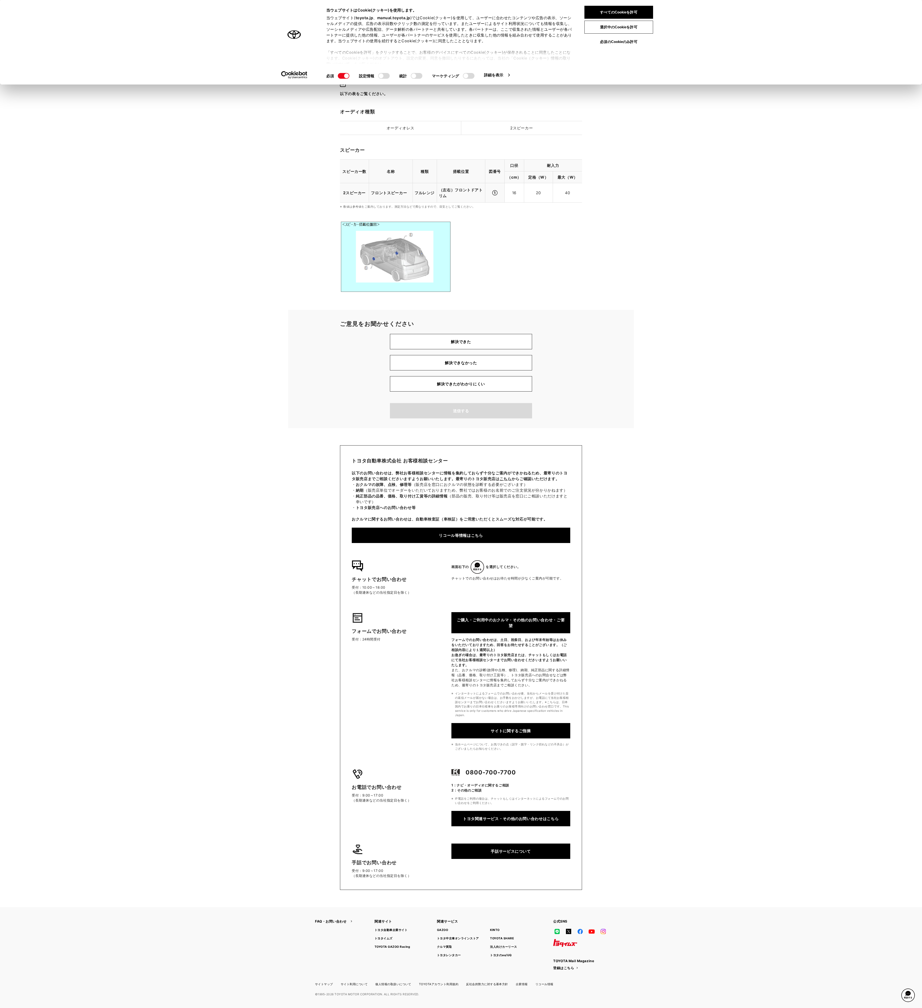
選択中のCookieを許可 (618, 27)
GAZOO (442, 930)
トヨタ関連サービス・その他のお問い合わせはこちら (511, 818)
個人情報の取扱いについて (393, 984)
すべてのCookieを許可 (618, 12)
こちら (506, 478)
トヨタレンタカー (449, 955)
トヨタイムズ (384, 938)
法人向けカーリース (503, 946)
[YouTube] (591, 931)
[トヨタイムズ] (565, 943)
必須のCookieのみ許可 (618, 42)
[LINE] (557, 931)
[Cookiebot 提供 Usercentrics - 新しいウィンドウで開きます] (294, 75)
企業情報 (522, 984)
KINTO (494, 930)
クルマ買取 (444, 946)
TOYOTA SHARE (502, 938)
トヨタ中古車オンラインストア (458, 938)
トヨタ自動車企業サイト (391, 930)
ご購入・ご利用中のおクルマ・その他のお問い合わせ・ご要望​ (511, 622)
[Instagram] (603, 931)
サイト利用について (354, 984)
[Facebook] (580, 931)
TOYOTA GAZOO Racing (392, 946)
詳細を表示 (493, 74)
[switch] (384, 76)
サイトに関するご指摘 (511, 730)
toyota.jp (364, 17)
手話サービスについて (511, 851)
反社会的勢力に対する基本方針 (487, 984)
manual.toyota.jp (393, 17)
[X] (568, 931)
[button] (908, 995)
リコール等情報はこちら (461, 535)
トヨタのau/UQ (500, 955)
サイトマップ (324, 984)
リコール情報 (544, 984)
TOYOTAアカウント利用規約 (438, 984)
